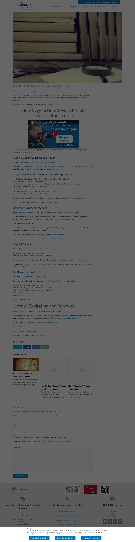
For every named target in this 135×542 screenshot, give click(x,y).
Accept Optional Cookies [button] (39, 538)
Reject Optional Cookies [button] (65, 538)
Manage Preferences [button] (91, 538)
